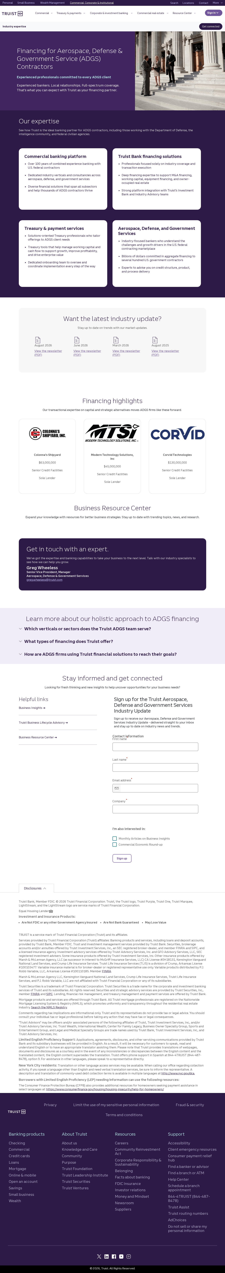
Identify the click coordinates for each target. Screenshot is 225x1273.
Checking (17, 1143)
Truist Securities (76, 1181)
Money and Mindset (132, 1196)
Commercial (19, 1149)
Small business (21, 1194)
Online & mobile (22, 1175)
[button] (43, 13)
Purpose (69, 1162)
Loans (14, 1162)
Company (119, 801)
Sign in (214, 12)
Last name (119, 759)
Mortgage (17, 1168)
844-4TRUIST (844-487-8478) (189, 1198)
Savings (15, 1188)
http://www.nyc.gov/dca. (178, 1073)
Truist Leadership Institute (85, 1175)
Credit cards (19, 1156)
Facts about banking (132, 1177)
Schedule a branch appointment (184, 1188)
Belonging (124, 1171)
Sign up (122, 858)
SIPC (49, 994)
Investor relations (130, 1190)
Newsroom (124, 1203)
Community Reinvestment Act (137, 1151)
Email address (122, 780)
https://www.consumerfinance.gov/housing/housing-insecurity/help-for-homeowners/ (105, 1089)
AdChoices (177, 1220)
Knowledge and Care (79, 1149)
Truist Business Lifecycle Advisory (42, 722)
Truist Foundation (77, 1168)
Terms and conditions (124, 1115)
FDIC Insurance (128, 1183)
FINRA (106, 971)
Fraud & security (190, 1105)
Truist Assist (178, 1207)
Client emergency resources (192, 1149)
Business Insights (30, 708)
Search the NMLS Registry (49, 1007)
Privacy (50, 1105)
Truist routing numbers (188, 1213)
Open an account (23, 1181)
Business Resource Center (36, 737)
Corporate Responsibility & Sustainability (138, 1162)
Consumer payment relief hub (190, 1158)
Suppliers (123, 1209)
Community (72, 1156)
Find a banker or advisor (188, 1166)
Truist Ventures (75, 1188)
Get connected (212, 26)
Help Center (178, 1179)
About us (69, 1143)
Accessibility (179, 1143)
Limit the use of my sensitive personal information (116, 1105)
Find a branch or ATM (186, 1173)
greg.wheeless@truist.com (44, 579)
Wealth (15, 1201)
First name (120, 739)
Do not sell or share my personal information (187, 1228)
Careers (121, 1143)
